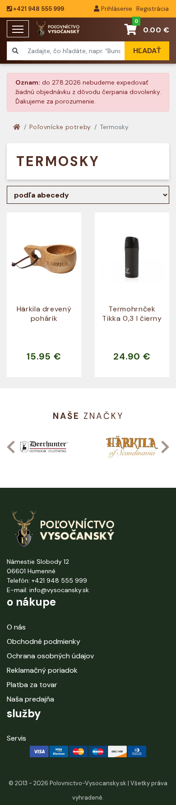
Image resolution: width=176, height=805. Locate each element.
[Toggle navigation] (18, 28)
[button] (11, 447)
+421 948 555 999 (38, 9)
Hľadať (147, 50)
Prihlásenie (115, 8)
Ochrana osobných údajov (50, 656)
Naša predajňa (30, 699)
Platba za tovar (32, 684)
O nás (16, 627)
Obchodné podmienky (43, 641)
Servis (16, 738)
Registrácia (151, 8)
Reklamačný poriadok (42, 670)
